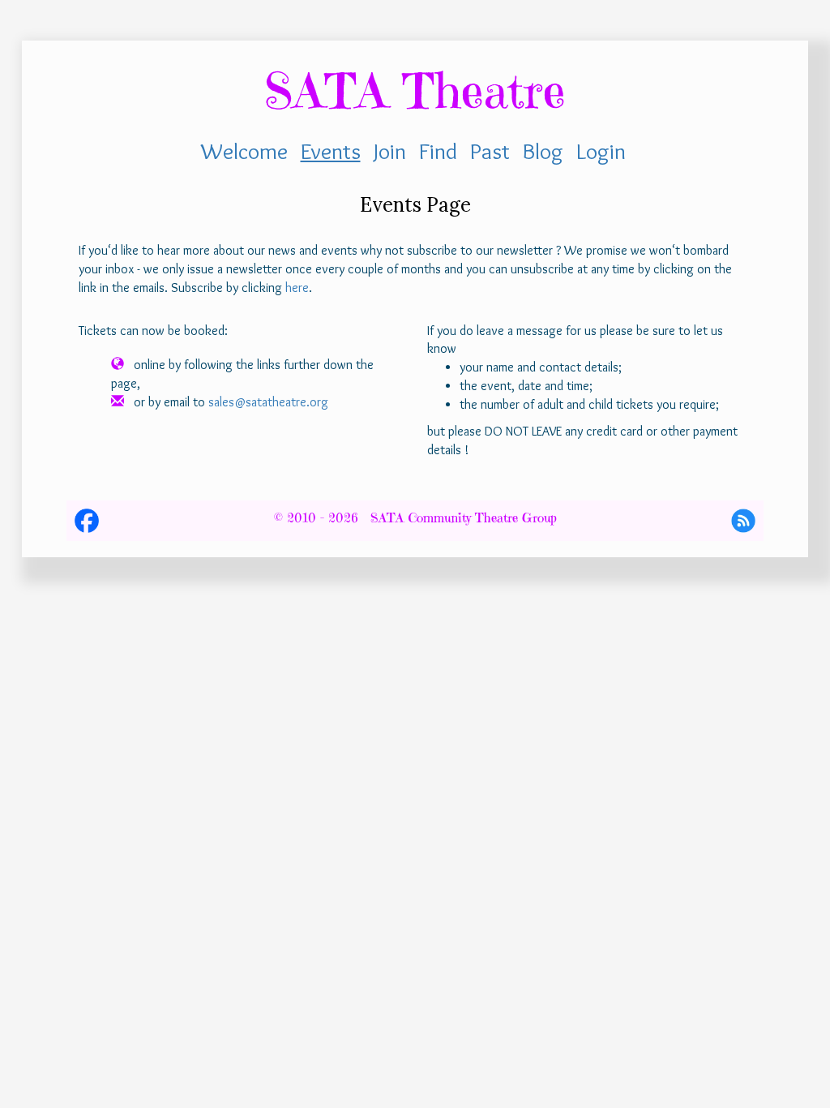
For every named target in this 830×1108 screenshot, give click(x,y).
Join (390, 151)
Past (490, 151)
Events (331, 151)
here (297, 287)
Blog (543, 151)
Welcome (244, 151)
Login (601, 151)
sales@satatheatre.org (268, 402)
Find (438, 151)
